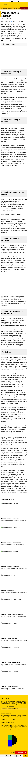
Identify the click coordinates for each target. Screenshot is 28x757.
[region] (14, 57)
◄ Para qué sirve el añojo (6, 8)
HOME (5, 4)
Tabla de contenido (10, 44)
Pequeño (8, 21)
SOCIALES (23, 4)
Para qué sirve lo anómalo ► (20, 8)
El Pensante (14, 1)
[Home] (26, 756)
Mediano (15, 21)
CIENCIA (17, 4)
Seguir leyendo (10, 706)
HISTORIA (11, 4)
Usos (3, 18)
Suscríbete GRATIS (22, 752)
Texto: (2, 21)
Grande (21, 21)
